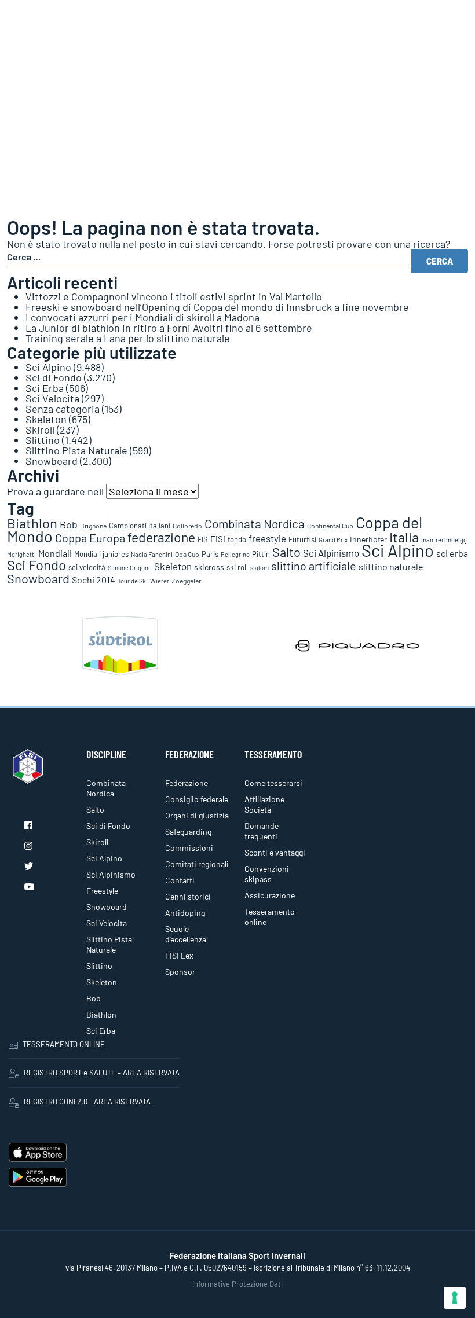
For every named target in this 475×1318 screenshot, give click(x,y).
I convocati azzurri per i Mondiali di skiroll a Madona (142, 317)
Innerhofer (368, 539)
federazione (161, 537)
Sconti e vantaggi (274, 852)
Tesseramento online (269, 916)
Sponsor (180, 971)
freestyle (267, 538)
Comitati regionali (197, 864)
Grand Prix (333, 540)
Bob (69, 524)
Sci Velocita (52, 398)
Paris (210, 554)
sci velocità (86, 567)
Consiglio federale (196, 799)
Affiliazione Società (264, 804)
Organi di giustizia (197, 815)
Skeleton (46, 419)
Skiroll (39, 429)
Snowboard (51, 460)
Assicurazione (269, 895)
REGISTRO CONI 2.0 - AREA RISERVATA (87, 1101)
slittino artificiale (313, 565)
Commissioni (189, 848)
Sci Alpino (48, 367)
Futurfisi (302, 539)
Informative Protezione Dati (237, 1283)
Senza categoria (62, 408)
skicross (209, 567)
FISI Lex (179, 955)
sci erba (452, 553)
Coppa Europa (90, 538)
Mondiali (55, 553)
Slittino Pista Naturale (76, 450)
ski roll (237, 567)
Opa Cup (187, 554)
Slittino (42, 440)
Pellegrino (235, 554)
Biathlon (32, 523)
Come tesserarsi (273, 783)
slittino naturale (391, 566)
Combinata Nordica (254, 523)
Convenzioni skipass (266, 874)
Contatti (180, 880)
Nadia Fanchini (152, 554)
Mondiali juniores (101, 554)
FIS (203, 539)
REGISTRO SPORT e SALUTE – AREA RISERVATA (102, 1072)
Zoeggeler (186, 581)
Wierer (159, 581)
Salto (286, 551)
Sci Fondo (36, 564)
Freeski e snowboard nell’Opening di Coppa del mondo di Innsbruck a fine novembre (217, 306)
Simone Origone (130, 567)
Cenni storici (188, 896)
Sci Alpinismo (331, 553)
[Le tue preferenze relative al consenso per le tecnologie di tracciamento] (455, 1298)
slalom (259, 567)
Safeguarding (188, 831)
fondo (237, 539)
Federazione (186, 783)
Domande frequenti (261, 831)
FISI (217, 539)
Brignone (93, 526)
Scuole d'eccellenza (185, 934)
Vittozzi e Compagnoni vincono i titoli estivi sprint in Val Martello (173, 296)
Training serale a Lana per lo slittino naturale (127, 338)
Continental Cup (330, 526)
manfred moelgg (444, 540)
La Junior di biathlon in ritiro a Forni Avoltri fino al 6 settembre (168, 327)
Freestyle (102, 890)
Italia (404, 536)
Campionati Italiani (139, 525)
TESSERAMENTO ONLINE (64, 1044)
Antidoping (185, 912)
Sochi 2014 (93, 579)
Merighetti (21, 554)
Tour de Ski (133, 581)
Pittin (261, 554)
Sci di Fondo (53, 377)
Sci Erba (44, 387)
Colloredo (187, 526)
